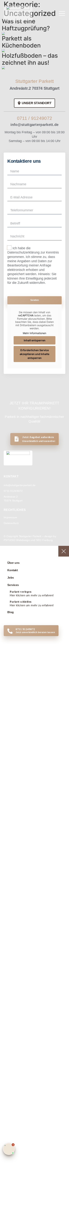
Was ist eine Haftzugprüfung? (26, 25)
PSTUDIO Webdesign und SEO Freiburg (28, 540)
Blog (10, 612)
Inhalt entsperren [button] (34, 340)
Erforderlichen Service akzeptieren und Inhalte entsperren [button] (34, 354)
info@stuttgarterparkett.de (34, 125)
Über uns (13, 562)
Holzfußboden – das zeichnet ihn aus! (30, 59)
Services (13, 585)
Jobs (10, 577)
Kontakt (12, 570)
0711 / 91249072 (34, 118)
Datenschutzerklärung (23, 252)
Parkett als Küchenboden (21, 42)
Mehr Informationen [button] (34, 333)
